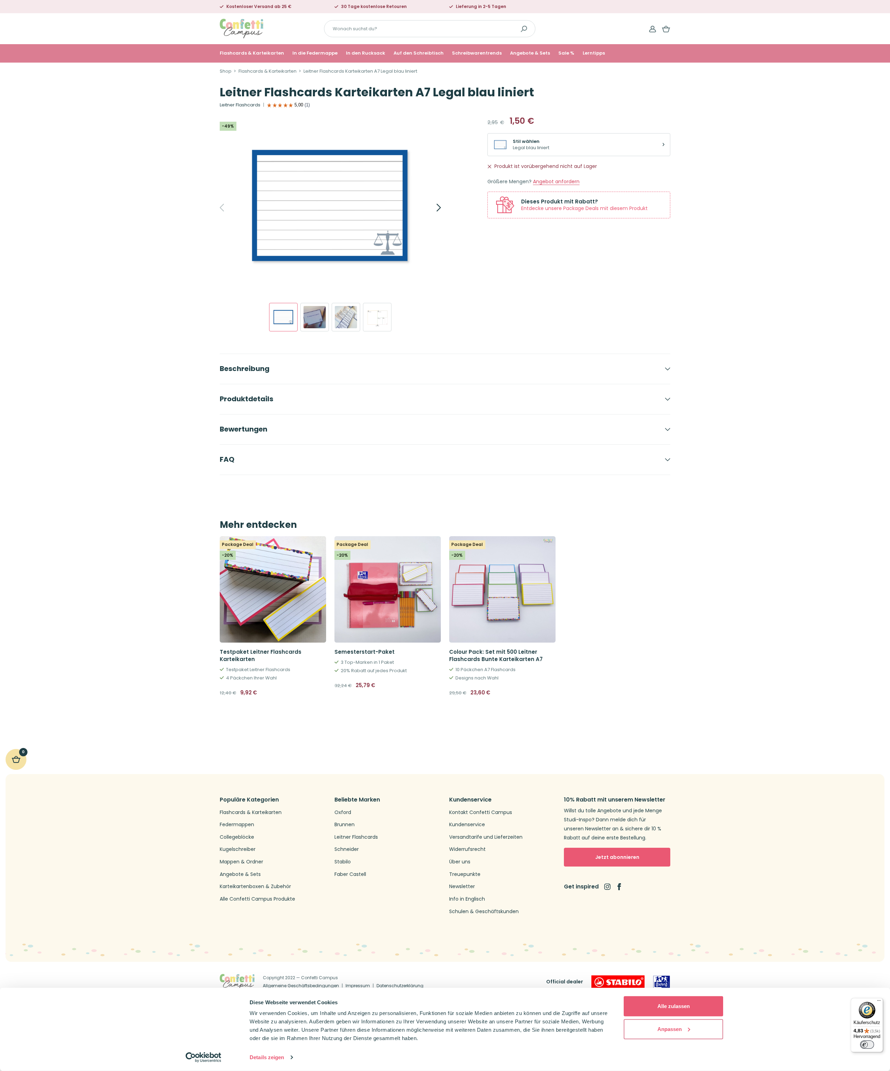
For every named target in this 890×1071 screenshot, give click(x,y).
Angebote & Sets (530, 53)
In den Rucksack (365, 53)
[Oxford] (661, 982)
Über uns (459, 862)
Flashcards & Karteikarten (252, 53)
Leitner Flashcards (240, 105)
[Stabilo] (618, 982)
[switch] (867, 1044)
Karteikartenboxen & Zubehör (255, 886)
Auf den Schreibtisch (419, 53)
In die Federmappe (315, 53)
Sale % (566, 53)
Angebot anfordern (556, 181)
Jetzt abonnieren (617, 857)
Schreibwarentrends (477, 53)
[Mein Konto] (652, 29)
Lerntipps (594, 53)
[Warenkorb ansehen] (666, 29)
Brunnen (344, 824)
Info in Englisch (467, 899)
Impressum (358, 986)
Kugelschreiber (238, 849)
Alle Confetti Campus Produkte (257, 899)
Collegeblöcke (237, 837)
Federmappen (237, 824)
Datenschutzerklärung (400, 986)
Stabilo (342, 862)
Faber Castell (350, 874)
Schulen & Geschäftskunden (484, 911)
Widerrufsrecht (467, 849)
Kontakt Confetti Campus (480, 812)
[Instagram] (607, 886)
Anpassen (669, 1029)
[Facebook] (619, 886)
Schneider (346, 849)
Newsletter (462, 886)
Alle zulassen (673, 1006)
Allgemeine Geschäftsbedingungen (301, 986)
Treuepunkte (464, 874)
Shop (226, 71)
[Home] (241, 28)
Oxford (342, 812)
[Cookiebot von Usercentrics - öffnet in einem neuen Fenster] (203, 1057)
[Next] (431, 207)
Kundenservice (467, 824)
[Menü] (879, 1002)
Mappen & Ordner (241, 862)
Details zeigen (267, 1057)
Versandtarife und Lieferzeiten (486, 837)
